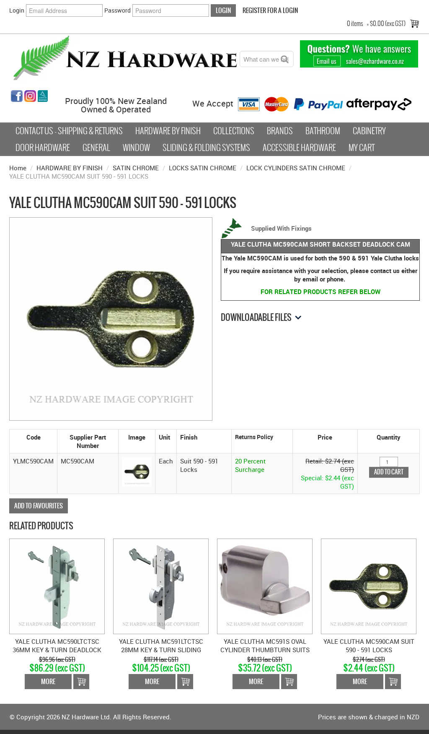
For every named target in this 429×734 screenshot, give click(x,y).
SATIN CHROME (136, 168)
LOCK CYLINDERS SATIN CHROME (295, 168)
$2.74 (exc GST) (369, 660)
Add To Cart (81, 681)
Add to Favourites (38, 505)
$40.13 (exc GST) (264, 660)
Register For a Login (270, 10)
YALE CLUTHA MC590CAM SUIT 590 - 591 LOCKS (368, 645)
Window (136, 147)
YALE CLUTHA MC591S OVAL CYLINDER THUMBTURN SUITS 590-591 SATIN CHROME (265, 649)
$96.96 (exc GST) (57, 660)
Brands (280, 130)
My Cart (362, 147)
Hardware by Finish (168, 130)
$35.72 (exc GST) (265, 668)
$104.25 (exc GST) (161, 668)
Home (17, 168)
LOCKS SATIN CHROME (202, 168)
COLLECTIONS (233, 130)
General (96, 147)
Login (16, 10)
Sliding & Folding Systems (206, 147)
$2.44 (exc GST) (369, 668)
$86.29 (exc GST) (57, 668)
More (48, 681)
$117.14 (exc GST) (161, 660)
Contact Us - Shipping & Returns (69, 130)
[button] (137, 470)
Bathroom (322, 130)
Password (117, 10)
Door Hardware (43, 147)
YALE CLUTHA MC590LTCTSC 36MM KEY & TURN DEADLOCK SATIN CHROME (57, 649)
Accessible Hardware (299, 147)
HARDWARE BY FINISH (69, 168)
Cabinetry (369, 130)
